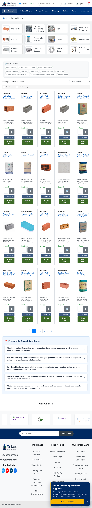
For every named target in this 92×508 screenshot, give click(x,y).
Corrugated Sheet (37, 472)
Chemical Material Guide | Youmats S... (17, 74)
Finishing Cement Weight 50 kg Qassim (27, 274)
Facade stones (63, 152)
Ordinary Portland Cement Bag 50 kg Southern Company (83, 97)
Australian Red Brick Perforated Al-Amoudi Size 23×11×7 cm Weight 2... (64, 215)
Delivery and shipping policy (80, 480)
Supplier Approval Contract (80, 466)
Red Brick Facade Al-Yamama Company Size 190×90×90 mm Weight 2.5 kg (64, 274)
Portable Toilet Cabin (47, 71)
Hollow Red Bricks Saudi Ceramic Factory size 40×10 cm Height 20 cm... (46, 97)
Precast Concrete (42, 11)
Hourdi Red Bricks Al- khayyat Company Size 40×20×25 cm (45, 156)
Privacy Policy (81, 474)
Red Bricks (6, 93)
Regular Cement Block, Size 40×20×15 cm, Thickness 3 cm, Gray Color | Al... (9, 215)
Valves (57, 462)
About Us (81, 451)
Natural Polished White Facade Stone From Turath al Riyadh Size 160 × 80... (64, 156)
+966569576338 (9, 455)
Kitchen (65, 11)
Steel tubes (24, 71)
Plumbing (55, 11)
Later (87, 502)
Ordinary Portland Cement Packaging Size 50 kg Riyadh (27, 156)
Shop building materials (45, 67)
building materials (11, 67)
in (11, 471)
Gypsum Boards (26, 211)
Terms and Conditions (80, 458)
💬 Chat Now (9, 142)
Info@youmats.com (9, 460)
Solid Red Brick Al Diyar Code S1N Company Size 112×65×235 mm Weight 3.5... (9, 274)
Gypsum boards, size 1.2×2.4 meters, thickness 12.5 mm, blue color (27, 215)
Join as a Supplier (67, 502)
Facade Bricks (63, 270)
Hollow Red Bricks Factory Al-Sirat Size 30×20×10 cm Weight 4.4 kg (45, 274)
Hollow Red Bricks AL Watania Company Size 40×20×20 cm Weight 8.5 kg (9, 97)
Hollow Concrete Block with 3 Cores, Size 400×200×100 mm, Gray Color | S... (27, 97)
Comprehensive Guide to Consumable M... (43, 74)
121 (52, 331)
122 (57, 331)
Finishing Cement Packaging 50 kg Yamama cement (83, 215)
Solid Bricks (7, 270)
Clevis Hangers (57, 481)
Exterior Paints (34, 71)
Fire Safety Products (57, 474)
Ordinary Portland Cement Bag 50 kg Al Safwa (83, 156)
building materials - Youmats (27, 67)
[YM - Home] (9, 3)
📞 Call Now (9, 137)
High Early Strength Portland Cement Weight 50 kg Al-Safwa (83, 274)
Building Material (26, 11)
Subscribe (66, 433)
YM (5, 504)
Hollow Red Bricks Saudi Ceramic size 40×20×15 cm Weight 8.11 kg (45, 215)
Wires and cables (57, 451)
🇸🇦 (33, 3)
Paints (74, 11)
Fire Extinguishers (37, 492)
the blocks (24, 93)
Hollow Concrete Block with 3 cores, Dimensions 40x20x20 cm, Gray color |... (64, 97)
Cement (79, 93)
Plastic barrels (59, 71)
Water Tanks (37, 465)
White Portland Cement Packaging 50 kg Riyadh (8, 156)
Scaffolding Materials (12, 71)
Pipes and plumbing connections (36, 482)
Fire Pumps (37, 460)
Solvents (57, 467)
